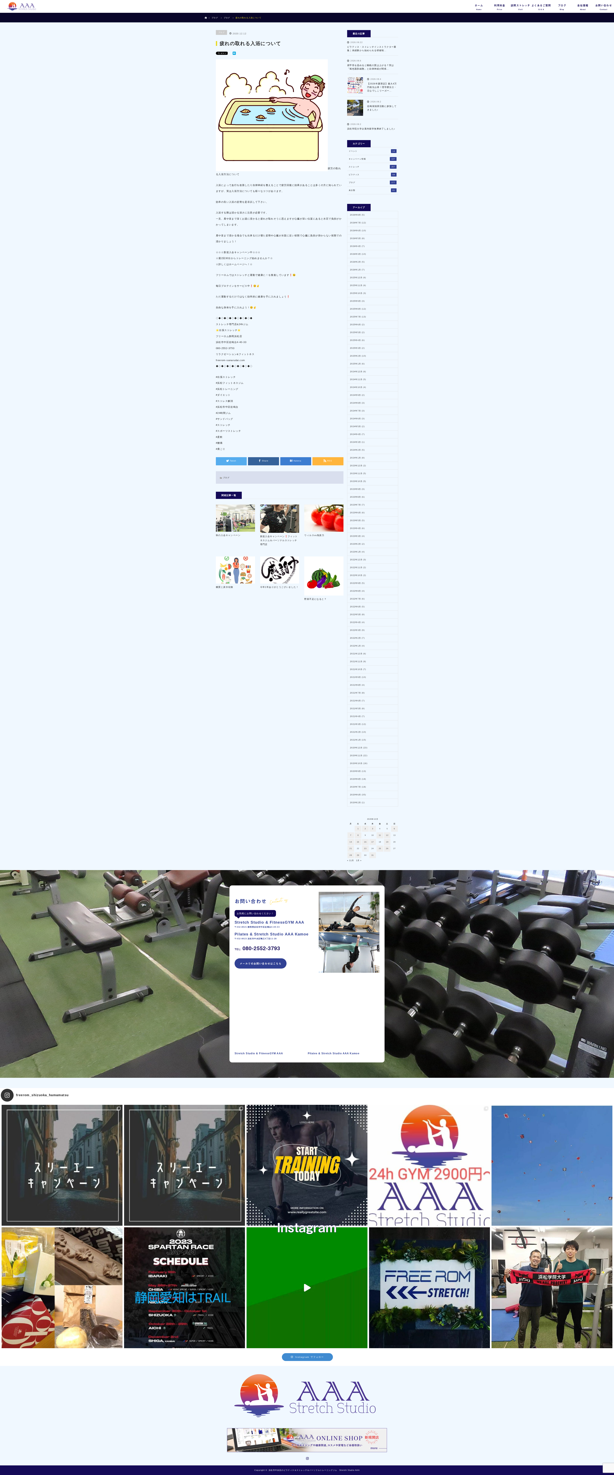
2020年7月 (355, 787)
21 (351, 848)
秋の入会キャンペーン (228, 535)
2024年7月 (355, 411)
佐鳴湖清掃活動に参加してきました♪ (382, 108)
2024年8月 (355, 403)
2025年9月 (355, 301)
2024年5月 (355, 426)
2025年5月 (355, 332)
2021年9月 (355, 677)
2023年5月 (355, 520)
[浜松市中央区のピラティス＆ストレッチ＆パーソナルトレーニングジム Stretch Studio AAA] (307, 1396)
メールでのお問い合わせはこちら (260, 963)
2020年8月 (355, 779)
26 (387, 848)
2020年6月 (355, 795)
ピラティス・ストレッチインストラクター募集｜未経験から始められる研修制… (371, 49)
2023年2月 (355, 544)
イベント (372, 151)
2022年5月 (355, 614)
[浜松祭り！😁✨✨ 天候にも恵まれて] (552, 1165)
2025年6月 (355, 324)
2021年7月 (355, 693)
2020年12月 (356, 748)
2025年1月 (355, 364)
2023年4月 (355, 528)
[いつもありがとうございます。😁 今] (62, 1287)
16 (365, 842)
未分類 (372, 190)
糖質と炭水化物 (224, 587)
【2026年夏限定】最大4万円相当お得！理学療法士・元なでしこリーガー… (382, 87)
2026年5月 (355, 238)
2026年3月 (355, 254)
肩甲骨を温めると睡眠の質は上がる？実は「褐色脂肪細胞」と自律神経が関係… (370, 67)
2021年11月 (356, 661)
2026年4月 (355, 246)
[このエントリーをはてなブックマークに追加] (234, 53)
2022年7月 (355, 599)
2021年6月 (355, 701)
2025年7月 (355, 317)
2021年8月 (355, 685)
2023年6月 (355, 513)
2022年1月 (355, 646)
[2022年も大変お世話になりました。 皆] (429, 1287)
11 (380, 835)
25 (380, 848)
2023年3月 (355, 536)
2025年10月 (356, 293)
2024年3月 (355, 442)
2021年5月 (355, 708)
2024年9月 (355, 395)
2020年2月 (355, 802)
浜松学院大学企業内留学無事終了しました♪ (371, 128)
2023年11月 (356, 473)
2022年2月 (355, 638)
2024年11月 (356, 379)
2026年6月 (355, 230)
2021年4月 (355, 716)
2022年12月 (356, 560)
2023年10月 (356, 481)
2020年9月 (355, 771)
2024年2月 (355, 450)
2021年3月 (355, 724)
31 (372, 855)
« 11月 (350, 860)
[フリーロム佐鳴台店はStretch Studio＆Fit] (62, 1165)
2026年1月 (355, 270)
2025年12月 (356, 277)
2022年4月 (355, 622)
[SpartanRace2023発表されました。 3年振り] (184, 1287)
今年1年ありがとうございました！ (279, 587)
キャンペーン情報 (372, 159)
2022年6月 (355, 607)
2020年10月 (356, 763)
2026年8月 (355, 215)
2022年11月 (356, 567)
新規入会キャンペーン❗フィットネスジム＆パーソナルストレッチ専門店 (279, 540)
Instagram (307, 1457)
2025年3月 (355, 348)
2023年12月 (356, 466)
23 (365, 848)
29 (358, 855)
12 (387, 835)
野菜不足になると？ (315, 599)
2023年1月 (355, 552)
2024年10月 (356, 387)
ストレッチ (372, 167)
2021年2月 (355, 732)
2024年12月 (356, 372)
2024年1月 (355, 458)
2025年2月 (355, 356)
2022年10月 (356, 575)
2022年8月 (355, 591)
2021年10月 (356, 669)
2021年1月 (355, 740)
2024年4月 (355, 434)
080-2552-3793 (257, 948)
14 (351, 842)
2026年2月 (355, 262)
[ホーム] (206, 14)
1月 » (359, 860)
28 (351, 855)
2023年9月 (355, 489)
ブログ (215, 18)
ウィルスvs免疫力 (314, 535)
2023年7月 (355, 505)
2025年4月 (355, 340)
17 (372, 842)
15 (358, 842)
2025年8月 (355, 309)
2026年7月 (355, 223)
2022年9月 (355, 583)
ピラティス (372, 175)
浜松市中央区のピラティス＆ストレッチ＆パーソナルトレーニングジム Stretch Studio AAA (314, 1470)
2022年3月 (355, 630)
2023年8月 (355, 497)
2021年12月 (356, 654)
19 (387, 842)
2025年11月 (356, 285)
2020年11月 (356, 755)
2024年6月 (355, 419)
